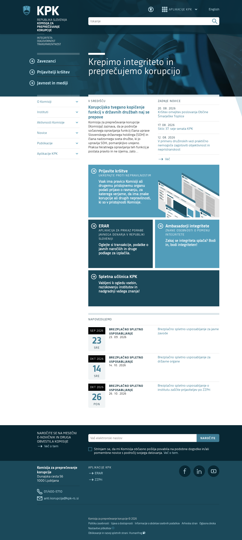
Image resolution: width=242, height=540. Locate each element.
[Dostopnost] (151, 9)
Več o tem (171, 453)
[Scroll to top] (233, 517)
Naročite (208, 438)
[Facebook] (185, 471)
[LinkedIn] (199, 471)
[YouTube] (213, 471)
